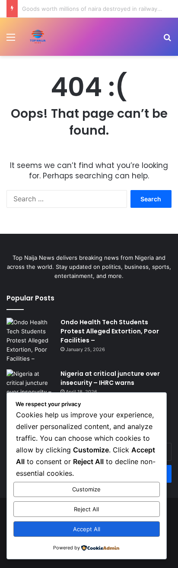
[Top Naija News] (38, 37)
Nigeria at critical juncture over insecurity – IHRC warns (110, 378)
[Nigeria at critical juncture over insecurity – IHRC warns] (30, 387)
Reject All (86, 509)
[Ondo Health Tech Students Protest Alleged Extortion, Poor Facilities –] (30, 340)
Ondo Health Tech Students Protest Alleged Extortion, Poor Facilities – (109, 331)
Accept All (86, 529)
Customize (86, 489)
